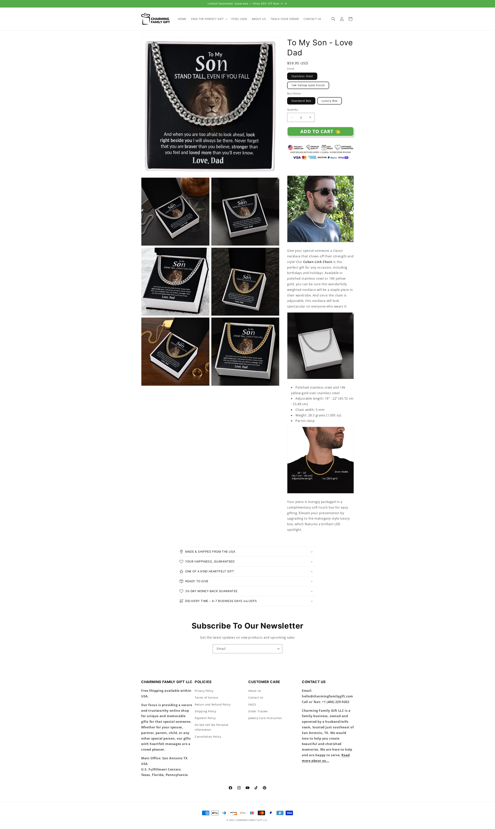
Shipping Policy (205, 711)
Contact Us (255, 697)
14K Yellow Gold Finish (308, 85)
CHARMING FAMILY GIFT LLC (251, 820)
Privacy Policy (204, 691)
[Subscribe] (278, 648)
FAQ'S (252, 704)
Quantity (292, 109)
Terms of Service (206, 697)
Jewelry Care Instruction (265, 718)
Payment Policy (205, 718)
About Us (254, 691)
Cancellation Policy (208, 736)
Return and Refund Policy (212, 704)
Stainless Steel (302, 76)
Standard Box (301, 101)
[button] (209, 19)
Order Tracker (258, 711)
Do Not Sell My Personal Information (211, 727)
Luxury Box (330, 101)
